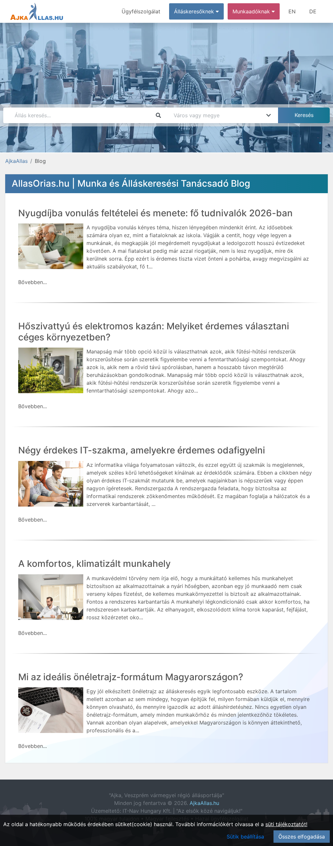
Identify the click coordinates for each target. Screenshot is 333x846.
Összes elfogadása (301, 836)
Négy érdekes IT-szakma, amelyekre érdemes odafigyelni (141, 450)
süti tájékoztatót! (286, 824)
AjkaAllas (16, 161)
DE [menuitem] (312, 11)
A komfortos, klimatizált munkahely (94, 563)
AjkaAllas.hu (204, 803)
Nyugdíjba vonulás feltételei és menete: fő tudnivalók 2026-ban (155, 213)
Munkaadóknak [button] (252, 11)
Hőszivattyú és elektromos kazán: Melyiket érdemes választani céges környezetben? (153, 332)
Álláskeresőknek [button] (195, 11)
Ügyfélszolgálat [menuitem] (141, 11)
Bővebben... (32, 282)
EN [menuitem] (292, 11)
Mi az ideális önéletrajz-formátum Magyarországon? (130, 676)
